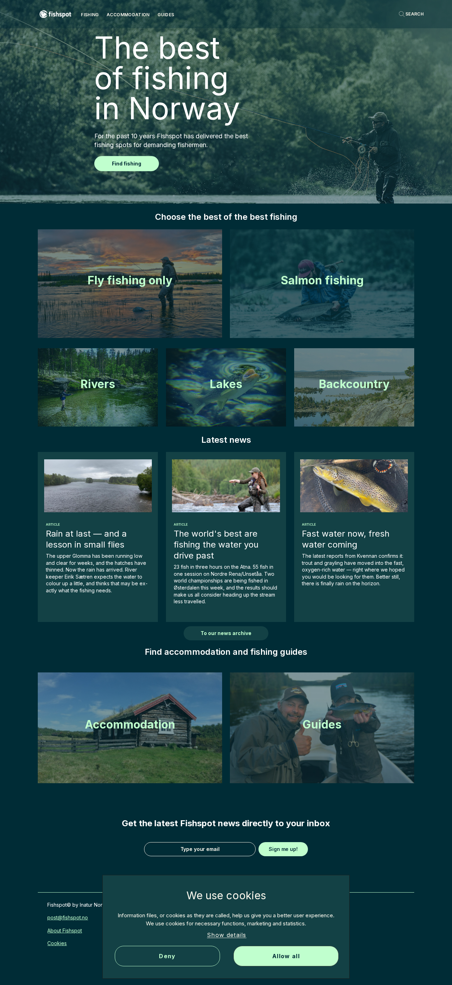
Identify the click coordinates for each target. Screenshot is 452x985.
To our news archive (226, 633)
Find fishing (126, 164)
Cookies (57, 943)
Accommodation (128, 14)
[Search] (411, 14)
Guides (165, 14)
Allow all (286, 956)
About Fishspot (64, 930)
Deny (167, 956)
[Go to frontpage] (55, 14)
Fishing (90, 14)
